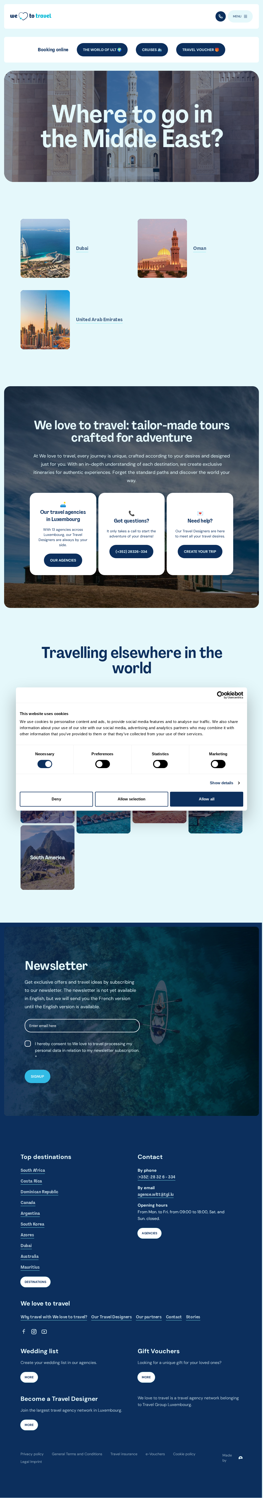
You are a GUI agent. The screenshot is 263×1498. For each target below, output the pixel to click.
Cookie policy (184, 1454)
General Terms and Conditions (77, 1454)
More (29, 1377)
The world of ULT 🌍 (102, 49)
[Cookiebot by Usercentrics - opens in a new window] (220, 695)
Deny (56, 799)
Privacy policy (32, 1454)
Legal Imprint (31, 1461)
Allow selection (132, 799)
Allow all (206, 799)
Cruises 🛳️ (152, 49)
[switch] (102, 764)
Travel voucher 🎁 (200, 49)
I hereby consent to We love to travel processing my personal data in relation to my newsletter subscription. (87, 1047)
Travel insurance (123, 1454)
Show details (221, 783)
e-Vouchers (155, 1454)
